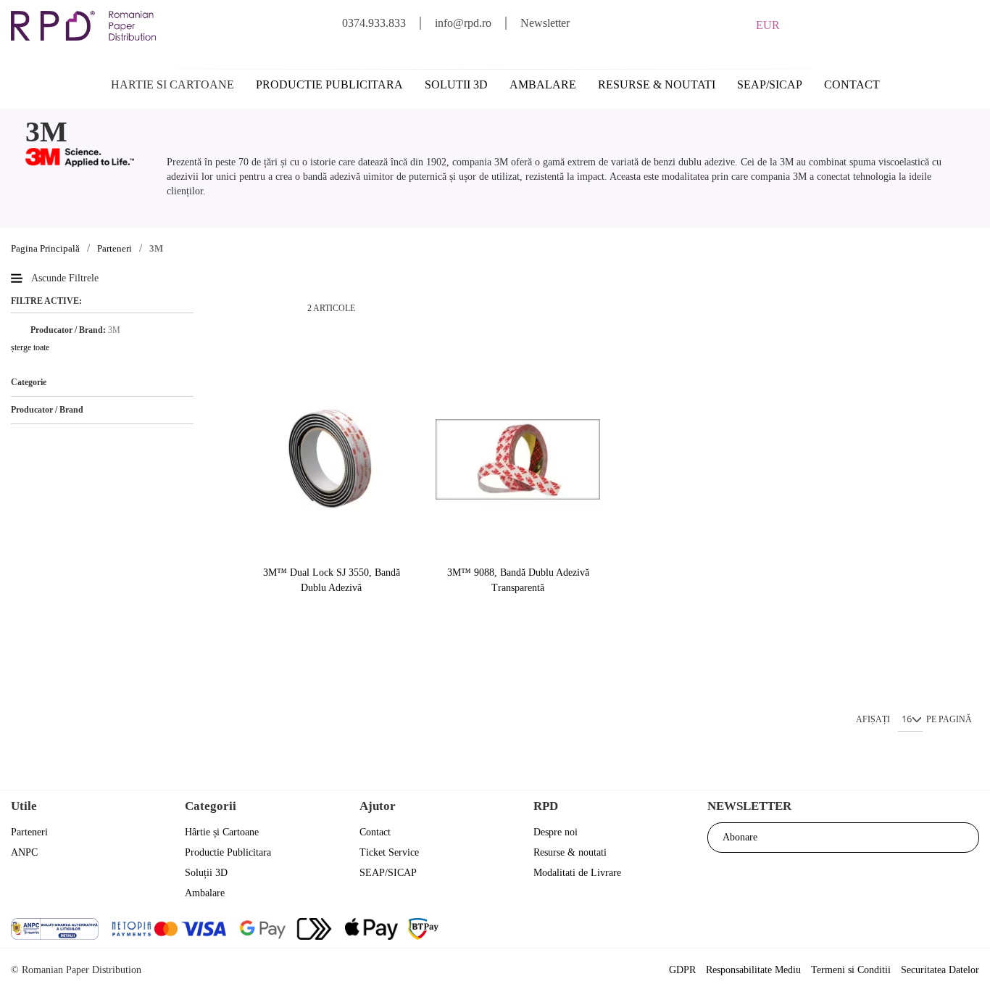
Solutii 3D (456, 84)
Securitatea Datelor (940, 969)
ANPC (24, 852)
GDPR (682, 969)
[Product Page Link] (331, 460)
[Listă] (277, 308)
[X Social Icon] (888, 930)
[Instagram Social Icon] (927, 930)
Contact (852, 84)
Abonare (740, 837)
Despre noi (555, 832)
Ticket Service (389, 852)
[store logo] (83, 26)
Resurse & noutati (656, 84)
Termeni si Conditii (851, 969)
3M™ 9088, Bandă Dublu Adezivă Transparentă (518, 580)
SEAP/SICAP (769, 84)
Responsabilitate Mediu (753, 969)
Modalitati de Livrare (577, 872)
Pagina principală (45, 248)
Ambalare (542, 84)
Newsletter (545, 23)
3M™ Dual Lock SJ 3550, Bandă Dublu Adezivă (331, 580)
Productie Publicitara (228, 852)
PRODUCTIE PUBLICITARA (329, 84)
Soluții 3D (206, 872)
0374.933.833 (374, 23)
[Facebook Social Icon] (849, 930)
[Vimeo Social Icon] (966, 930)
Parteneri (114, 248)
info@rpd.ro (463, 23)
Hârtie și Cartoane (222, 832)
